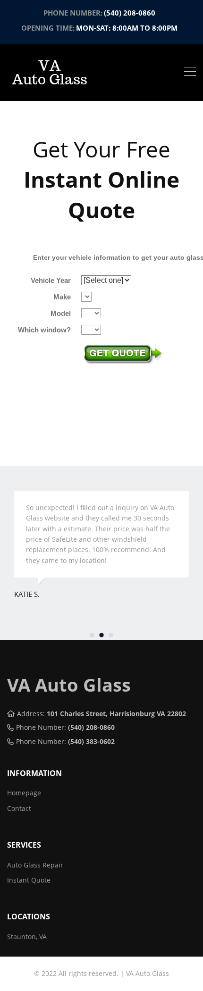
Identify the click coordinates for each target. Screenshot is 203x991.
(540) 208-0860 (129, 12)
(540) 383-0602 (91, 741)
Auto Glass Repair (35, 864)
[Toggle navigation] (190, 72)
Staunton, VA (27, 936)
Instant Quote (29, 879)
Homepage (24, 792)
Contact (19, 808)
